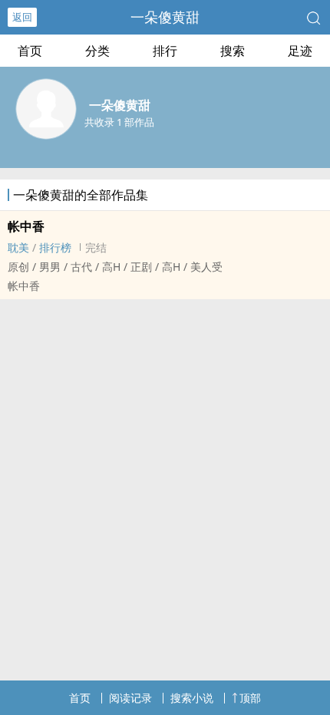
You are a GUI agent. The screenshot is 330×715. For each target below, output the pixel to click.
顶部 (250, 697)
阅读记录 (130, 697)
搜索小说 (191, 697)
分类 (97, 50)
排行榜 (55, 247)
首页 (30, 50)
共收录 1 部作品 (119, 122)
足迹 (300, 50)
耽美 (18, 247)
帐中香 (26, 226)
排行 (165, 50)
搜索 (232, 50)
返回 (22, 17)
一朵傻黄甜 (165, 17)
